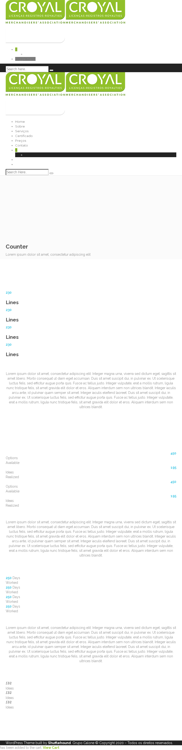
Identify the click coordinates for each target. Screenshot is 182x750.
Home (20, 121)
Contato (21, 145)
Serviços (21, 131)
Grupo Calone (83, 743)
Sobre (20, 126)
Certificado (24, 136)
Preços (20, 140)
